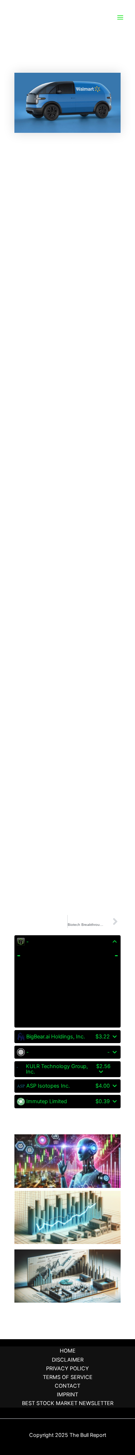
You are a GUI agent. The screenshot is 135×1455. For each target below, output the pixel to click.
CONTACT (67, 1386)
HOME (68, 1351)
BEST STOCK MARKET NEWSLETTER (67, 1403)
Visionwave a (31, 1128)
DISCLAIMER (68, 1360)
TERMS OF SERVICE (68, 1377)
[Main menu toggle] (120, 17)
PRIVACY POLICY (67, 1368)
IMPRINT (67, 1394)
